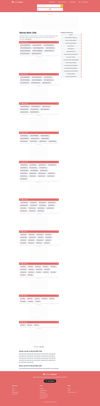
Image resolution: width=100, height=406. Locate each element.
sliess (47, 243)
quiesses (42, 165)
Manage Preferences (72, 392)
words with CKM (37, 358)
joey (22, 298)
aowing (23, 237)
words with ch (71, 46)
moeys (23, 269)
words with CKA (22, 353)
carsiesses (34, 109)
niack (46, 266)
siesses (32, 211)
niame (23, 272)
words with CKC (37, 353)
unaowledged (37, 80)
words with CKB (29, 353)
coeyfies (24, 168)
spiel (46, 272)
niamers (41, 208)
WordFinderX (43, 392)
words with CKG (29, 356)
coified (51, 205)
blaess (49, 237)
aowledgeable (49, 45)
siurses (41, 211)
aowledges (24, 138)
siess (23, 275)
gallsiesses (46, 83)
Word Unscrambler (44, 396)
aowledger (45, 135)
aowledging (24, 106)
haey (30, 298)
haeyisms (33, 168)
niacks (48, 234)
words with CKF (22, 356)
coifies (23, 208)
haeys (38, 266)
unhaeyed (24, 170)
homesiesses (49, 80)
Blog (13, 390)
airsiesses (24, 112)
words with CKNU (55, 368)
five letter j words (71, 73)
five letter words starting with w (71, 60)
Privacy (69, 388)
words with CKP (52, 358)
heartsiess (46, 106)
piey (51, 298)
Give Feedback (51, 381)
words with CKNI (38, 368)
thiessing (45, 138)
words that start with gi (71, 40)
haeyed (40, 234)
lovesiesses (24, 83)
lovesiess (24, 141)
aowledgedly (25, 77)
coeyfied (24, 165)
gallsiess (43, 141)
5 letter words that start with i (71, 71)
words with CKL (29, 358)
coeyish (33, 202)
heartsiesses (49, 51)
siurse (31, 243)
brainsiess (24, 109)
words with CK (28, 39)
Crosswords (72, 2)
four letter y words (71, 57)
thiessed (44, 170)
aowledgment (37, 77)
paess (31, 272)
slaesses (51, 176)
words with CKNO (47, 368)
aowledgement (25, 48)
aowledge (34, 170)
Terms (69, 390)
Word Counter (43, 397)
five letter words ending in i (71, 68)
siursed (23, 211)
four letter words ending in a (71, 65)
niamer (31, 240)
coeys (53, 266)
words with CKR (22, 360)
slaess (39, 243)
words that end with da (71, 76)
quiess (32, 234)
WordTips (42, 346)
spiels (48, 240)
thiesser (23, 173)
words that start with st (71, 43)
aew (22, 325)
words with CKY (30, 362)
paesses (50, 208)
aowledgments (38, 48)
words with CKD (44, 353)
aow (29, 325)
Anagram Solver (43, 390)
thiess (41, 237)
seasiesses (34, 112)
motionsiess (36, 83)
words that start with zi (71, 62)
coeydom (24, 202)
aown (23, 301)
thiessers (34, 141)
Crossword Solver (44, 394)
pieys (31, 269)
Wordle (71, 34)
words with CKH (37, 356)
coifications (50, 48)
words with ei (71, 48)
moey (45, 298)
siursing (23, 176)
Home (13, 388)
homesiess (35, 138)
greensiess (45, 109)
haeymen (24, 205)
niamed (32, 237)
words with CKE (51, 353)
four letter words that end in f (71, 54)
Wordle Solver (62, 2)
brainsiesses (25, 53)
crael (47, 269)
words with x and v (71, 51)
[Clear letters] (59, 6)
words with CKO (44, 358)
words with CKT (37, 360)
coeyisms (43, 168)
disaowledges (38, 51)
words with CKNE (31, 368)
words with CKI (44, 356)
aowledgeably (25, 45)
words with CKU (44, 360)
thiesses (33, 173)
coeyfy (23, 234)
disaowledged (25, 51)
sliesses (23, 179)
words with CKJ (51, 356)
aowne (39, 269)
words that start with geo (71, 37)
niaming (32, 208)
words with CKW (22, 362)
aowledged (34, 135)
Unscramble (52, 2)
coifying (33, 165)
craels (23, 240)
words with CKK (22, 358)
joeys (23, 266)
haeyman (52, 202)
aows (31, 301)
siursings (52, 141)
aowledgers (35, 106)
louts (53, 272)
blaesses (42, 173)
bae (36, 325)
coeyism (33, 205)
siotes (23, 243)
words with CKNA (23, 368)
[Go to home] (50, 374)
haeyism (42, 202)
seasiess (41, 176)
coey (37, 298)
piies (39, 272)
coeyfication (37, 45)
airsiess (32, 176)
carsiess (51, 173)
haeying (42, 205)
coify (30, 266)
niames (40, 240)
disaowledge (25, 80)
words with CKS (29, 360)
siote (30, 275)
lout (38, 301)
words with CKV (51, 360)
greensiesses (37, 53)
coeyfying (24, 135)
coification (48, 77)
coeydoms (52, 165)
